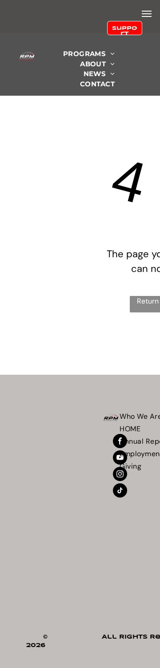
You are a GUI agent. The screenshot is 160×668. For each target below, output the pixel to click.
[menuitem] (88, 54)
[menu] (147, 14)
